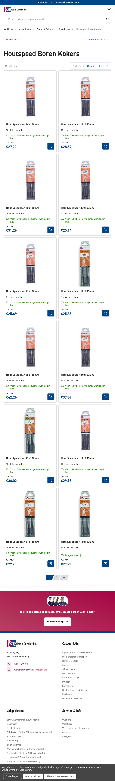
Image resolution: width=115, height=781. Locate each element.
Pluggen (66, 681)
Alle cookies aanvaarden (60, 776)
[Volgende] (64, 577)
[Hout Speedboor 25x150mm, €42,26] (30, 347)
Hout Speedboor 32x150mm (22, 291)
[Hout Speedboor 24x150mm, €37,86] (84, 347)
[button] (57, 39)
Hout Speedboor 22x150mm (22, 458)
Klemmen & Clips (70, 677)
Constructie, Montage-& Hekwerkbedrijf (26, 753)
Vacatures (67, 723)
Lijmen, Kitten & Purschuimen (77, 652)
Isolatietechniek (14, 744)
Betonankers (68, 673)
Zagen (65, 664)
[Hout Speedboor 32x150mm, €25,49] (30, 263)
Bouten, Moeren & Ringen (74, 690)
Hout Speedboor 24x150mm (77, 375)
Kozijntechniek (14, 736)
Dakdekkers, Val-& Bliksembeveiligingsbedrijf (29, 732)
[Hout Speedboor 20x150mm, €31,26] (30, 180)
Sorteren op (78, 65)
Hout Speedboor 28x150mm (77, 291)
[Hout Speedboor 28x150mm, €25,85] (84, 263)
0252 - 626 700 (21, 663)
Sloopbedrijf (13, 740)
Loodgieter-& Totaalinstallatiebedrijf (24, 757)
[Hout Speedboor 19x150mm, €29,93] (84, 430)
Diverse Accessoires (72, 698)
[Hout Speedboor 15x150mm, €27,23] (84, 514)
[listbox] (99, 66)
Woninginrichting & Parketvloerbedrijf (25, 748)
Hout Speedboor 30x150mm (77, 208)
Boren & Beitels (70, 660)
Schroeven (67, 685)
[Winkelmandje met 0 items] (109, 9)
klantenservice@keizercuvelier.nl (30, 669)
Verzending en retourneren (75, 727)
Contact (66, 732)
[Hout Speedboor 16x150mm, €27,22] (30, 96)
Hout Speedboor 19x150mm (77, 458)
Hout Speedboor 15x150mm (77, 541)
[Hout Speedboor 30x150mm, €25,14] (84, 180)
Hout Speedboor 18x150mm (77, 124)
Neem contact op (55, 621)
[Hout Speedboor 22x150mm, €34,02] (30, 430)
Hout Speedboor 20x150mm (22, 208)
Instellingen (12, 776)
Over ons (66, 719)
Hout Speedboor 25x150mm (22, 375)
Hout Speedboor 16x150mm (22, 124)
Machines (67, 694)
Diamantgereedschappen (74, 656)
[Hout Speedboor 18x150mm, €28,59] (84, 96)
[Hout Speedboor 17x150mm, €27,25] (30, 514)
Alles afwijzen (33, 776)
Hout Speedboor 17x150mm (22, 541)
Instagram (67, 736)
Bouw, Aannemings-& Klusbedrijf (23, 719)
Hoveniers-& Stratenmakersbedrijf (24, 761)
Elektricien (12, 723)
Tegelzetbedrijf (14, 727)
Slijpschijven (68, 669)
